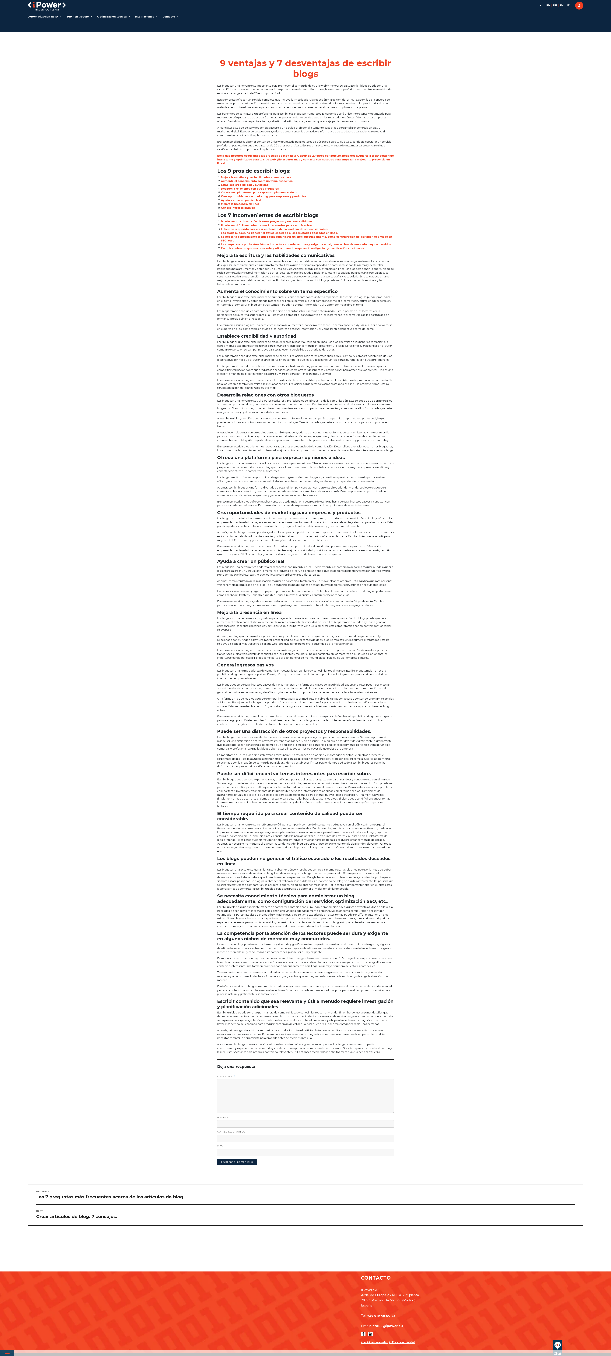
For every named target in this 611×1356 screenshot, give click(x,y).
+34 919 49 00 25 (381, 1316)
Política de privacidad (402, 1342)
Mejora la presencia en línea (240, 203)
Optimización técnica (112, 16)
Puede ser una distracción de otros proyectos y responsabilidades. (267, 221)
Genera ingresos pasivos (238, 207)
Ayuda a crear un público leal (241, 200)
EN (562, 5)
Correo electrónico (231, 1131)
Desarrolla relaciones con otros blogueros (250, 188)
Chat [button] (557, 1354)
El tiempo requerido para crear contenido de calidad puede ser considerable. (274, 229)
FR (548, 5)
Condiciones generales (374, 1342)
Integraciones (144, 16)
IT (568, 5)
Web (220, 1146)
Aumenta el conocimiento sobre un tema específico (257, 181)
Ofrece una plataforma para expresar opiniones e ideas (259, 192)
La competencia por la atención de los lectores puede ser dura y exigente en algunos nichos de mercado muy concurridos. (306, 244)
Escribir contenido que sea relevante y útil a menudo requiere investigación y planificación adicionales (292, 248)
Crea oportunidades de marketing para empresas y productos (263, 196)
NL (541, 5)
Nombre (222, 1117)
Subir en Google (78, 16)
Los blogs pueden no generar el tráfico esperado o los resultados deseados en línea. (279, 232)
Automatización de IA (43, 16)
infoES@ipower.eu (387, 1326)
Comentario (226, 1076)
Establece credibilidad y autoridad (245, 184)
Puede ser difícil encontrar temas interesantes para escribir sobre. (266, 225)
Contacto (168, 16)
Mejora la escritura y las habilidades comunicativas (256, 177)
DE (555, 5)
